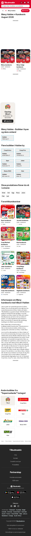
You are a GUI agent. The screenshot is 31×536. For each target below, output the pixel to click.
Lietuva (25, 514)
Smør (3, 193)
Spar (15, 358)
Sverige (11, 516)
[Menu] (28, 2)
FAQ (15, 455)
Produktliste (15, 465)
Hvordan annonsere (15, 477)
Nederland (5, 516)
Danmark (24, 512)
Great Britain (14, 514)
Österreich (12, 510)
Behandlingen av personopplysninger (15, 532)
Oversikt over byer (15, 461)
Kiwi (28, 358)
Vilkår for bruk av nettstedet (15, 528)
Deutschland (16, 512)
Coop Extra (4, 358)
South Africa (17, 516)
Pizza (17, 193)
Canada (4, 512)
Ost (8, 193)
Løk (8, 196)
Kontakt (15, 458)
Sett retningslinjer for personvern (15, 525)
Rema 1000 (23, 358)
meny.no (24, 335)
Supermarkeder (5, 356)
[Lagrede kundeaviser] (21, 2)
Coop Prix (10, 358)
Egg (13, 193)
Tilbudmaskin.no (20, 521)
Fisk (3, 196)
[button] (24, 2)
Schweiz (9, 512)
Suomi (3, 514)
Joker (18, 358)
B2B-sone (15, 480)
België (23, 510)
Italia (20, 514)
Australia (18, 510)
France (8, 514)
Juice (23, 193)
